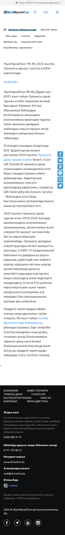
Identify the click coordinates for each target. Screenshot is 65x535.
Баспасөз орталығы (17, 397)
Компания (11, 390)
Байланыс (11, 401)
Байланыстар (10, 42)
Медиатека (39, 36)
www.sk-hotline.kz (14, 462)
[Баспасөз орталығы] (5, 30)
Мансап (45, 397)
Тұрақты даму (13, 394)
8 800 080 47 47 (13, 437)
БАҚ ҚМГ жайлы (49, 29)
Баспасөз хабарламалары (22, 29)
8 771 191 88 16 (13, 450)
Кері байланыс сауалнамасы (18, 47)
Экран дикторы (37, 401)
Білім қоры (11, 36)
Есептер (25, 36)
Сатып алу (38, 394)
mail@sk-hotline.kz (14, 473)
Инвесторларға (37, 390)
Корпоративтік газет (31, 42)
